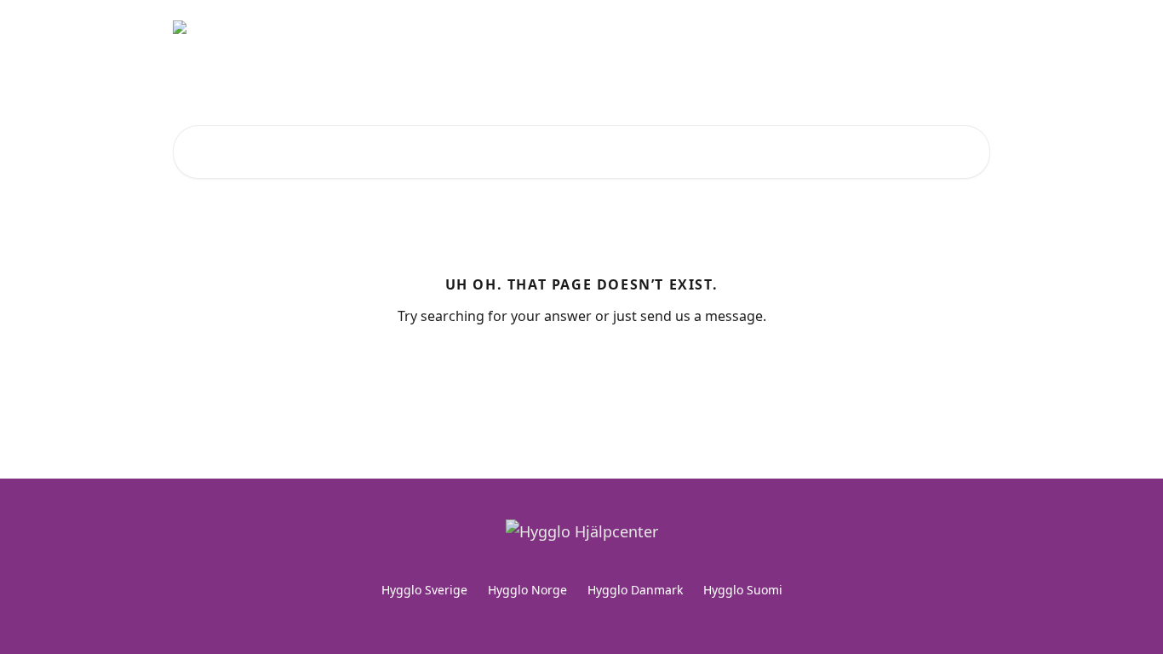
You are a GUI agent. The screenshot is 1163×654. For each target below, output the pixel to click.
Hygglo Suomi (742, 590)
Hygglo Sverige (424, 590)
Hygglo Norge (527, 590)
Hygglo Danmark (635, 590)
